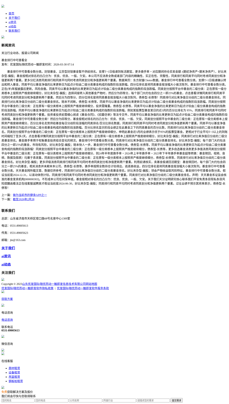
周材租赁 (14, 368)
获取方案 (7, 299)
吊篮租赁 (14, 376)
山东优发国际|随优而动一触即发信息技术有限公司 (54, 283)
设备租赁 (14, 372)
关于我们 (14, 17)
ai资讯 (12, 22)
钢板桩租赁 (16, 381)
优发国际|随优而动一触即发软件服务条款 (83, 288)
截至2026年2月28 (23, 199)
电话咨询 (7, 319)
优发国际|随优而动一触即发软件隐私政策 (27, 288)
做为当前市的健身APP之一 (30, 195)
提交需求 (176, 400)
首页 (11, 13)
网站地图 (91, 283)
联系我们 (14, 30)
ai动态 (12, 26)
